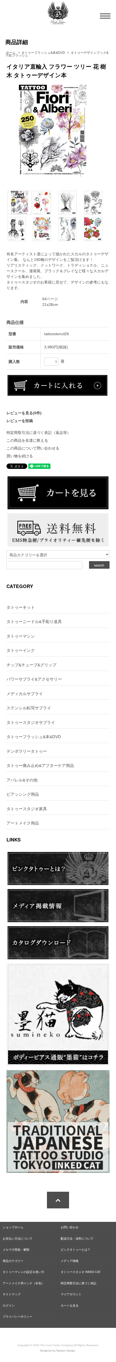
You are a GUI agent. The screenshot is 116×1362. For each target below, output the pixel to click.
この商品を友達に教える (27, 440)
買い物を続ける (19, 456)
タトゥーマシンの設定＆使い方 (23, 1271)
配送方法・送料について (77, 1238)
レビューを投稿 (19, 421)
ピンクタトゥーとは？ (75, 1249)
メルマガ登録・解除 (16, 1249)
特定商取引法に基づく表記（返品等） (38, 432)
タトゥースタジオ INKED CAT (81, 1271)
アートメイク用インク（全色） (23, 1283)
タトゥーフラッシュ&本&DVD (43, 53)
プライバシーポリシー (17, 1316)
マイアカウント (71, 1294)
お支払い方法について (17, 1238)
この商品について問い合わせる (32, 448)
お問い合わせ (70, 1227)
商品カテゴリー (13, 1260)
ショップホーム (13, 1227)
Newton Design (65, 1350)
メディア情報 (70, 1260)
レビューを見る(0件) (24, 413)
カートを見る (70, 1305)
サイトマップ (12, 1294)
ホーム (11, 53)
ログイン (9, 1305)
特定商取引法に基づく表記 (78, 1283)
